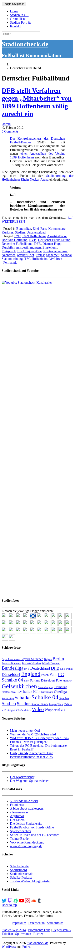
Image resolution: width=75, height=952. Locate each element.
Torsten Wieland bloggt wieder (30, 881)
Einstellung (49, 247)
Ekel (36, 228)
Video (38, 709)
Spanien (64, 698)
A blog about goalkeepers (27, 808)
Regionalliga (8, 698)
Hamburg (60, 687)
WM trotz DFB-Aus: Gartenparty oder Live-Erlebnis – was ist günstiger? (39, 740)
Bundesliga (23, 228)
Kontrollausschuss (55, 251)
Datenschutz (36, 923)
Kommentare (56, 228)
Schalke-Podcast (21, 877)
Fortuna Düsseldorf (42, 680)
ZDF (63, 710)
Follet (26, 946)
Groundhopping (46, 687)
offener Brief (25, 255)
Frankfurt (67, 680)
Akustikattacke (57, 236)
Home (14, 11)
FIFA (26, 680)
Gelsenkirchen (19, 686)
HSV (19, 691)
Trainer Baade (19, 838)
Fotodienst (17, 805)
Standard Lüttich (39, 704)
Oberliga (60, 692)
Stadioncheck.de (25, 44)
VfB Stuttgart (8, 710)
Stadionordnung (12, 258)
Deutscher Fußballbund (17, 243)
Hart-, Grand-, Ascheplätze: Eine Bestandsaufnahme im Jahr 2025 (31, 755)
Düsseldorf (11, 674)
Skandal (66, 255)
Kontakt (15, 26)
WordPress (9, 946)
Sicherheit (52, 255)
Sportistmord (18, 870)
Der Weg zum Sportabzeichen (29, 780)
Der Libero (17, 820)
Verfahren (55, 258)
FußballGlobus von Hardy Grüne (32, 827)
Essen (45, 674)
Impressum (19, 923)
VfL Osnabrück (23, 710)
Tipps (60, 704)
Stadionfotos (55, 923)
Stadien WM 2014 (14, 930)
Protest (40, 255)
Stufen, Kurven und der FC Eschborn (34, 835)
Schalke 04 (45, 697)
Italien (27, 692)
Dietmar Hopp (51, 243)
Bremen (55, 663)
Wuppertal (52, 710)
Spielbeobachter (20, 831)
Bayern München (31, 659)
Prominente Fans (39, 930)
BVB (32, 240)
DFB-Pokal (66, 668)
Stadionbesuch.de (21, 873)
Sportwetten (23, 933)
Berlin (58, 658)
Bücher (38, 933)
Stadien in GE (19, 15)
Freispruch (9, 251)
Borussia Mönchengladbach (36, 663)
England (30, 674)
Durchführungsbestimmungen (21, 247)
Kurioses (7, 232)
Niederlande (47, 691)
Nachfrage (8, 255)
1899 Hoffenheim (34, 236)
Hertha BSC (9, 691)
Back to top (9, 905)
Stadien (20, 232)
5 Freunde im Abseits (24, 801)
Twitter (68, 704)
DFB (37, 243)
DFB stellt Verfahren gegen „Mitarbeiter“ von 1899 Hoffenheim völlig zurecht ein (37, 102)
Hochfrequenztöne (29, 251)
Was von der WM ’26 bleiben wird (33, 734)
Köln (36, 692)
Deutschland (40, 668)
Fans (43, 228)
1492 (17, 236)
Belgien (48, 659)
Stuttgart (53, 704)
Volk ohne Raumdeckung (27, 842)
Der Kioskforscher (22, 777)
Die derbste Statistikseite (26, 823)
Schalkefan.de (19, 866)
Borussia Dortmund (15, 240)
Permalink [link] (10, 262)
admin (6, 124)
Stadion (24, 703)
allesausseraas (19, 812)
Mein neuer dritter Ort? (25, 730)
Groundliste (17, 18)
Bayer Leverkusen (11, 659)
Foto (59, 680)
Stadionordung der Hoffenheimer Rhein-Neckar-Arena (37, 177)
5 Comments (10, 131)
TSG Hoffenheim (36, 258)
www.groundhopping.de (26, 846)
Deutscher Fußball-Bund (54, 240)
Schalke (23, 697)
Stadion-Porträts (20, 22)
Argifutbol (17, 816)
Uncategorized (36, 232)
